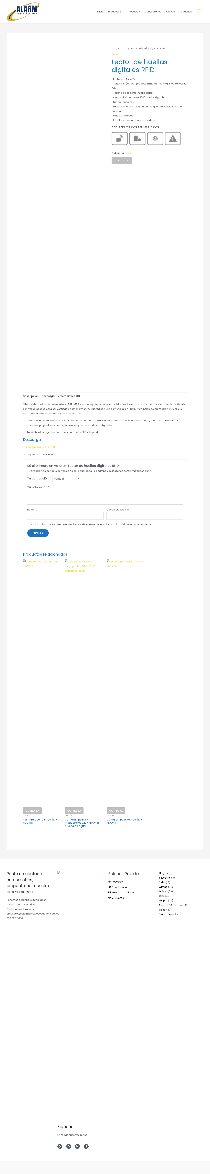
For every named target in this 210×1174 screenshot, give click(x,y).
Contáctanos (153, 11)
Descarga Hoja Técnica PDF (39, 447)
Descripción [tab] (31, 396)
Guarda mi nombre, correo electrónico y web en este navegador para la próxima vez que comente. (91, 524)
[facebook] (61, 1146)
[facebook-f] (87, 1146)
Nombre (33, 509)
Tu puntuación (39, 478)
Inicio (100, 11)
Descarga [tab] (48, 396)
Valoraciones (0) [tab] (69, 396)
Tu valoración (38, 487)
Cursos (170, 11)
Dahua (123, 48)
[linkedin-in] (79, 1146)
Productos (114, 11)
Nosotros (134, 11)
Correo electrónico (118, 509)
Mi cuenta (186, 11)
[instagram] (70, 1146)
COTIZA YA (122, 160)
